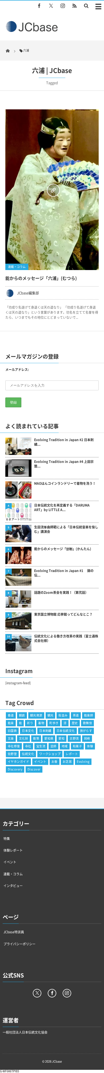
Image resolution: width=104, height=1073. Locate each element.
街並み (62, 715)
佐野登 (12, 754)
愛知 (61, 738)
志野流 (74, 738)
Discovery (15, 769)
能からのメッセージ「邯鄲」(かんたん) (62, 549)
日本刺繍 (45, 730)
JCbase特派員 (13, 932)
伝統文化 (28, 754)
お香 (54, 761)
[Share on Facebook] (39, 5)
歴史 (75, 723)
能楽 (11, 723)
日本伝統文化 (66, 730)
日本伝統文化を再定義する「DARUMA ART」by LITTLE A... (62, 507)
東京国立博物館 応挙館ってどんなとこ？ (63, 614)
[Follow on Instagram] (67, 993)
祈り (30, 723)
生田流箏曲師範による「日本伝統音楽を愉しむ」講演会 (66, 529)
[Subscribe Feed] (74, 5)
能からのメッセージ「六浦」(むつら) (41, 278)
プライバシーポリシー (19, 944)
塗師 (53, 746)
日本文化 (28, 730)
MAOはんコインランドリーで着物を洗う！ (65, 483)
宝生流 (40, 746)
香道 (11, 715)
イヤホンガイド (18, 761)
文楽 (11, 738)
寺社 (28, 746)
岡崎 (87, 738)
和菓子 (77, 746)
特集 (6, 838)
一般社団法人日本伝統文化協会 (25, 1032)
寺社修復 (14, 746)
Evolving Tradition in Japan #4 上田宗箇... (64, 464)
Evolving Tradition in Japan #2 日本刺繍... (64, 442)
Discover (34, 769)
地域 (65, 746)
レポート (72, 754)
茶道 (76, 715)
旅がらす (86, 730)
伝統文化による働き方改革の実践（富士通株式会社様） (66, 638)
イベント (40, 761)
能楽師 (88, 715)
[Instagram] (62, 5)
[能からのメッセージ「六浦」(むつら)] (52, 189)
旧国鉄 (12, 730)
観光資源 (36, 715)
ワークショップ (50, 754)
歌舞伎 (87, 723)
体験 (90, 746)
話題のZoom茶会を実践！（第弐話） (61, 592)
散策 (36, 738)
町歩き (53, 723)
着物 (41, 723)
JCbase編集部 (28, 292)
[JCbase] (32, 31)
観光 (50, 715)
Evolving (83, 761)
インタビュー (13, 885)
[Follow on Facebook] (52, 993)
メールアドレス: (17, 369)
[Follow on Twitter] (50, 5)
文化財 (23, 738)
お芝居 (67, 761)
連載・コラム (17, 266)
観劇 (22, 715)
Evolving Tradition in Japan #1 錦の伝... (64, 573)
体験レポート (13, 850)
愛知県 (48, 738)
